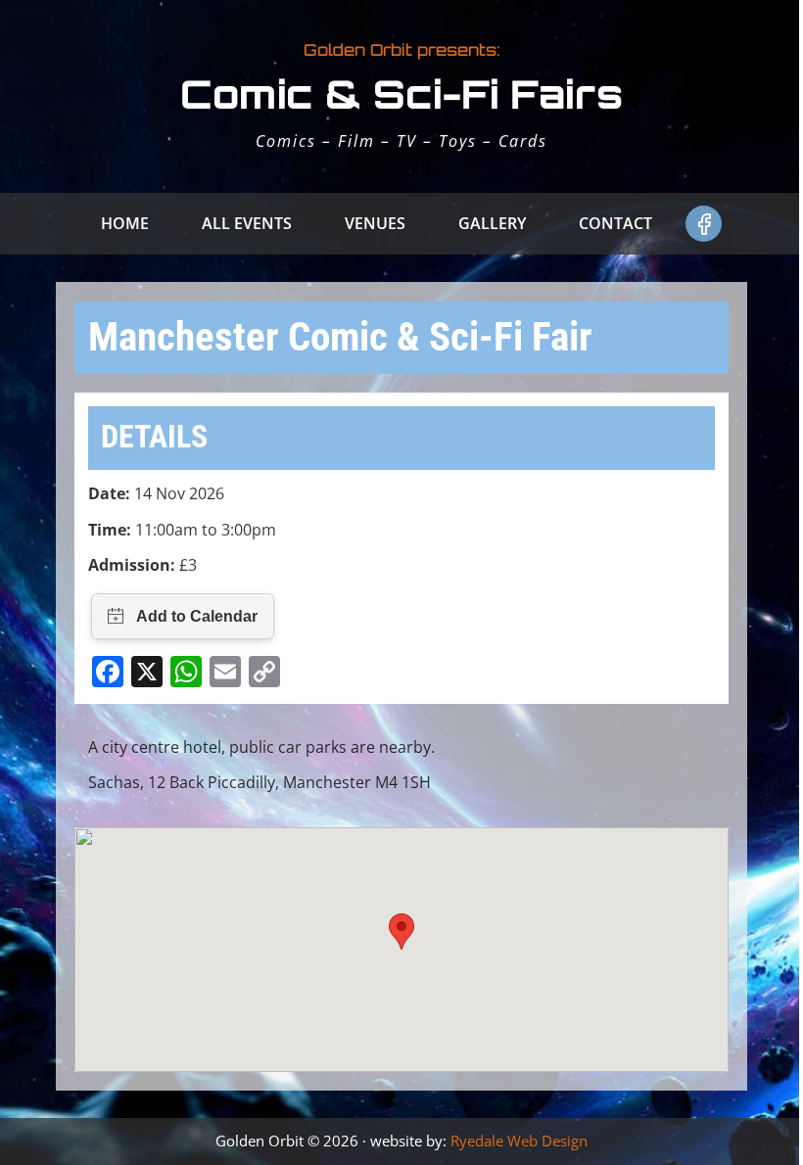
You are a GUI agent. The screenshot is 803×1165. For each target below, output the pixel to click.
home (125, 223)
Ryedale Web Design (519, 1140)
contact (615, 223)
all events (247, 223)
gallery (492, 223)
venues (375, 223)
